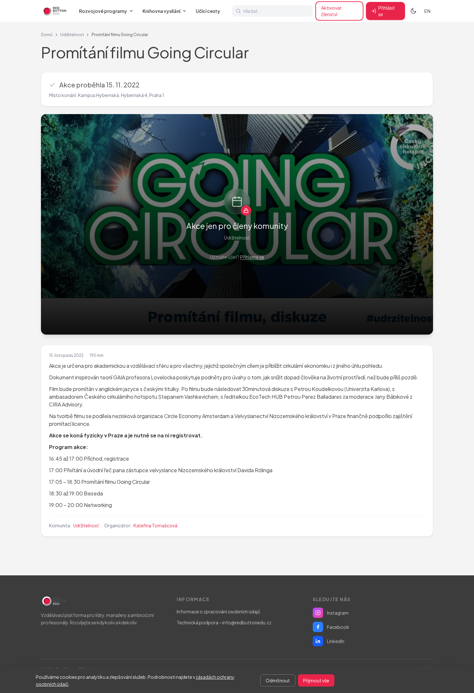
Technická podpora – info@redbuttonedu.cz (224, 622)
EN (427, 11)
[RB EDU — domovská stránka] (54, 11)
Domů (47, 34)
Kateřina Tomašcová (155, 525)
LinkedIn (335, 641)
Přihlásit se (386, 11)
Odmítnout (278, 680)
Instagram (338, 613)
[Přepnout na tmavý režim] (413, 11)
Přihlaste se (252, 257)
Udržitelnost (72, 34)
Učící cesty (208, 11)
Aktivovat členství (331, 11)
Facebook (338, 627)
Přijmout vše (316, 680)
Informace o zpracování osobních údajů (218, 611)
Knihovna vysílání (161, 11)
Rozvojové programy (103, 11)
